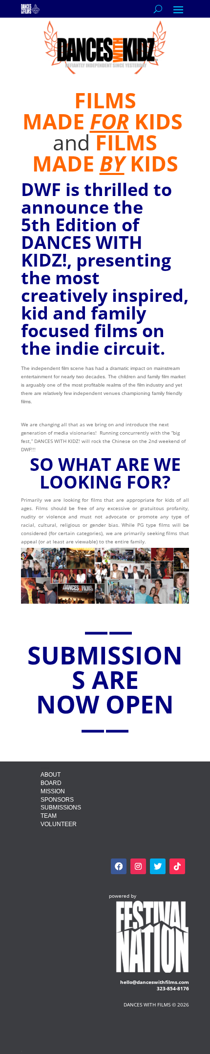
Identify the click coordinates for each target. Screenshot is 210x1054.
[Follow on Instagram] (138, 866)
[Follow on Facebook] (118, 866)
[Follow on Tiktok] (177, 866)
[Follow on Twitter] (158, 866)
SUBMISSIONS (61, 807)
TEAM (49, 815)
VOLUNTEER (59, 824)
